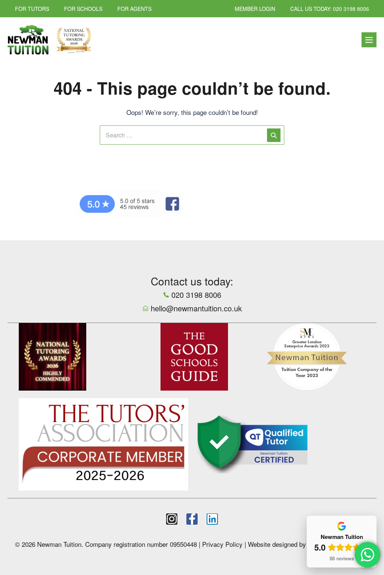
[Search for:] (192, 134)
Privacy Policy (222, 544)
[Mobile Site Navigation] (369, 39)
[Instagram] (171, 519)
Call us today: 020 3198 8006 (329, 8)
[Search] (273, 135)
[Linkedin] (212, 519)
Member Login (255, 8)
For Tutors (32, 8)
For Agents (134, 8)
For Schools (83, 8)
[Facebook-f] (192, 519)
